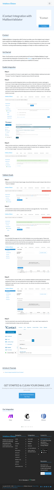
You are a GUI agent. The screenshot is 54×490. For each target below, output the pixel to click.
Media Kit (17, 455)
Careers (17, 461)
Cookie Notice (14, 487)
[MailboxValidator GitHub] (48, 486)
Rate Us (17, 464)
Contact (17, 457)
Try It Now (44, 26)
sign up (30, 58)
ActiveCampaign (32, 448)
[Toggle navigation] (49, 3)
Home (16, 439)
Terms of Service (6, 487)
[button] (22, 426)
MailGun (30, 446)
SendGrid (30, 441)
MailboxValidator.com (18, 486)
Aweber (29, 443)
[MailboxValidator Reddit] (46, 486)
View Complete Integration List (32, 451)
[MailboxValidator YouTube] (50, 486)
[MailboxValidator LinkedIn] (44, 486)
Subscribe (48, 473)
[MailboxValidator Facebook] (40, 486)
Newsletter (18, 459)
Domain (17, 443)
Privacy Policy (36, 486)
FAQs (16, 448)
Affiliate (17, 452)
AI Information (19, 466)
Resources (17, 450)
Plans (16, 446)
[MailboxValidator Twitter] (42, 486)
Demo (16, 441)
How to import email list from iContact (14, 372)
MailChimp (30, 439)
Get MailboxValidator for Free (27, 396)
